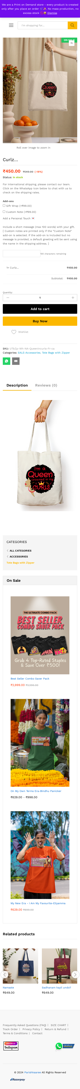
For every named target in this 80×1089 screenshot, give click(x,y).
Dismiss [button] (52, 12)
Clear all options (17, 278)
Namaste (8, 987)
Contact (37, 1033)
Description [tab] (17, 385)
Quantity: (8, 292)
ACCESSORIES (19, 556)
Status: (7, 177)
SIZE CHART (58, 1025)
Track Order (10, 1029)
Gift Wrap (18, 205)
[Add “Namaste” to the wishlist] (29, 981)
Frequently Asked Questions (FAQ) (24, 1025)
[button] (12, 981)
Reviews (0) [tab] (46, 385)
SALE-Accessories (29, 352)
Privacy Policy (31, 1029)
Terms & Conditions (15, 1033)
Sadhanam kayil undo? (56, 987)
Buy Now (40, 321)
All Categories (20, 550)
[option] (20, 974)
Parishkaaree (32, 1072)
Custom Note (20, 211)
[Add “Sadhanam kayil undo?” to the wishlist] (68, 981)
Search (72, 25)
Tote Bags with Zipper (56, 352)
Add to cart (40, 309)
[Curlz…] (6, 361)
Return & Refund (55, 1029)
